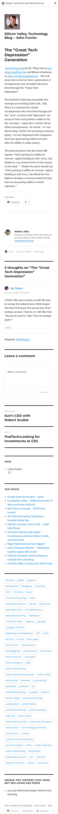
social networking (16, 710)
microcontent (13, 656)
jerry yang (32, 639)
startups (10, 715)
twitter (25, 733)
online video (44, 674)
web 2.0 (40, 757)
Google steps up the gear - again (25, 496)
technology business (34, 727)
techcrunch (12, 727)
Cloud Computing (16, 598)
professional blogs (16, 692)
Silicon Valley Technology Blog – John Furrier (26, 36)
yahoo (31, 763)
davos (32, 603)
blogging (27, 586)
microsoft (29, 656)
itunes (20, 639)
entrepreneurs (33, 609)
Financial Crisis (14, 621)
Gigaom (29, 621)
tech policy (12, 733)
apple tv (32, 580)
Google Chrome (15, 627)
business (40, 586)
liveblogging (13, 651)
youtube (43, 763)
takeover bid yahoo (41, 721)
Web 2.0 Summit (15, 763)
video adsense (43, 745)
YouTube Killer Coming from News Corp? (30, 563)
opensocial (12, 680)
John (11, 252)
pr (33, 686)
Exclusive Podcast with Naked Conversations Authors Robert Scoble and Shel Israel (28, 536)
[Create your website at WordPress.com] (29, 3)
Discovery (44, 603)
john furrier (12, 645)
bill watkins (12, 586)
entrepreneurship (16, 615)
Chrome (18, 592)
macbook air (30, 651)
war (31, 757)
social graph (12, 704)
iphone (10, 639)
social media (29, 704)
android (10, 580)
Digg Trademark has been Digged (25, 543)
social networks (37, 710)
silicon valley (13, 698)
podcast (25, 680)
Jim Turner (16, 288)
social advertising (32, 698)
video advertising (15, 751)
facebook (34, 615)
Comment (43, 392)
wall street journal (16, 757)
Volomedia (34, 751)
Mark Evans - (23, 339)
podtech (24, 686)
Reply (8, 327)
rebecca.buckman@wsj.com (22, 76)
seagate (33, 692)
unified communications (20, 739)
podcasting (39, 680)
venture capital (14, 745)
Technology (39, 252)
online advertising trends (20, 674)
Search (45, 692)
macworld (45, 651)
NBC (28, 662)
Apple (21, 580)
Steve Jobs (24, 715)
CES (8, 592)
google (41, 621)
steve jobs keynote (16, 721)
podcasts (11, 686)
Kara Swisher (28, 645)
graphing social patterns (19, 633)
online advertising (16, 668)
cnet (32, 598)
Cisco (29, 592)
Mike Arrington (14, 662)
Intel (45, 633)
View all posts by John (24, 241)
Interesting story (15, 68)
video (29, 745)
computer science (16, 603)
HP (38, 633)
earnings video (14, 609)
